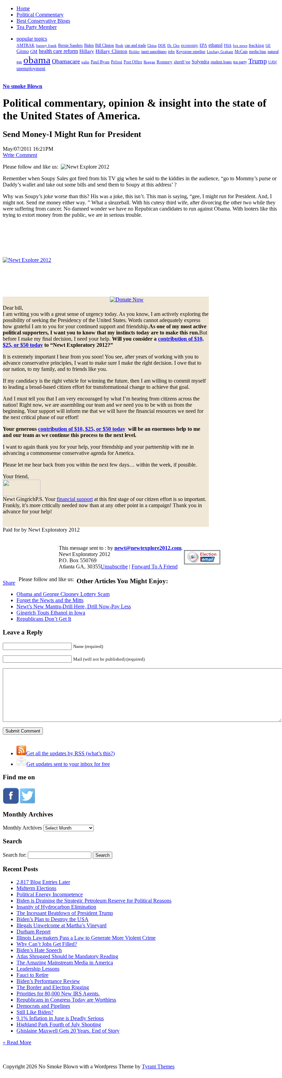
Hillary (86, 51)
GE (268, 45)
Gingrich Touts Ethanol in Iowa (50, 613)
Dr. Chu (173, 45)
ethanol (215, 45)
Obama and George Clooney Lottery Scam (63, 594)
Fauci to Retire (32, 975)
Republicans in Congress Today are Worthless (66, 1000)
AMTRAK (25, 45)
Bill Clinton (104, 45)
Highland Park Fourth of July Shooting (58, 1024)
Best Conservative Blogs (43, 21)
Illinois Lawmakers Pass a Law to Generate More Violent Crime (86, 938)
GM (33, 51)
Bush (119, 45)
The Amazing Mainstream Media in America (64, 962)
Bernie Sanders (70, 45)
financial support (75, 499)
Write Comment (20, 155)
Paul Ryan (100, 61)
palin (85, 62)
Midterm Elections (36, 888)
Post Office (133, 62)
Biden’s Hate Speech (39, 950)
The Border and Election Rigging (52, 987)
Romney (164, 61)
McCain (241, 51)
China (152, 45)
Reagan (149, 62)
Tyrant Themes (158, 1066)
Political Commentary (40, 15)
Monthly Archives (22, 828)
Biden (89, 45)
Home (23, 8)
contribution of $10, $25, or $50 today (81, 429)
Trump (257, 61)
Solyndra (200, 61)
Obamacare (66, 61)
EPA (203, 45)
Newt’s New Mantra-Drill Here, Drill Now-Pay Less (73, 606)
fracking (256, 45)
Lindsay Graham (220, 52)
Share (9, 583)
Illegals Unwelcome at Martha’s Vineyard (61, 925)
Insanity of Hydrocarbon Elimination (56, 907)
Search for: (14, 855)
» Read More (17, 1042)
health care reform (58, 51)
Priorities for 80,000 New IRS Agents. (58, 993)
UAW (272, 62)
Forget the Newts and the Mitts (49, 600)
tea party (240, 62)
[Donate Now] (127, 299)
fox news (240, 45)
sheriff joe (182, 62)
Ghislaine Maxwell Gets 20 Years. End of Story (68, 1031)
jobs (171, 52)
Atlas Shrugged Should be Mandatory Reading (67, 956)
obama (36, 59)
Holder (134, 52)
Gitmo (22, 51)
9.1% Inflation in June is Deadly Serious (60, 1018)
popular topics (31, 39)
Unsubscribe (114, 566)
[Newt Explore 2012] (27, 260)
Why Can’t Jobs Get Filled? (46, 944)
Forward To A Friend (155, 566)
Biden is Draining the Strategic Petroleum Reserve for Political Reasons (93, 901)
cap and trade (135, 45)
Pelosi (116, 61)
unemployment (30, 68)
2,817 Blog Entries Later (43, 882)
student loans (221, 62)
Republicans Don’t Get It (43, 619)
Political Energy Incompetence (49, 894)
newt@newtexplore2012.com (147, 548)
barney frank (46, 45)
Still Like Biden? (34, 1012)
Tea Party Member (36, 27)
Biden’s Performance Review (48, 981)
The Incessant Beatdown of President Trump (64, 913)
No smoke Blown (22, 86)
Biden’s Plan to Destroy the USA (52, 919)
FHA (228, 45)
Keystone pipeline (190, 51)
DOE (162, 45)
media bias (257, 52)
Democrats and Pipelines (43, 1006)
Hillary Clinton (111, 51)
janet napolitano (154, 51)
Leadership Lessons (37, 969)
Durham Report (33, 932)
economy (189, 45)
